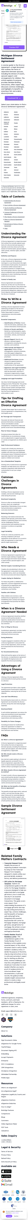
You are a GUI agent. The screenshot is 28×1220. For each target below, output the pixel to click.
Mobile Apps (5, 1078)
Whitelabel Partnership (9, 1074)
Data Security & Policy (8, 1162)
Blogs (3, 1117)
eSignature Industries (8, 1103)
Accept (9, 1216)
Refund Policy (5, 1158)
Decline (16, 1216)
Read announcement (16, 22)
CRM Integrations (7, 1067)
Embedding (5, 1054)
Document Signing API (9, 1050)
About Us (4, 1031)
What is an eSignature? (9, 1088)
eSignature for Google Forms (11, 1044)
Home (3, 11)
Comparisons (5, 1114)
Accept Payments (7, 1057)
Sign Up (19, 6)
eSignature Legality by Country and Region (13, 1096)
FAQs (5, 228)
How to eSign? (6, 1107)
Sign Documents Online (9, 1040)
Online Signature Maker (9, 1124)
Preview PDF (14, 47)
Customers (5, 1120)
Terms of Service (7, 1151)
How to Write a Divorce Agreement (15, 205)
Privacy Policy (6, 1155)
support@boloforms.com (14, 1011)
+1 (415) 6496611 (6, 1140)
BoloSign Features (7, 1110)
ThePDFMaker (6, 1047)
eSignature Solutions (8, 1100)
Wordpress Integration (9, 1071)
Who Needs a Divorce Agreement (14, 217)
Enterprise (4, 1061)
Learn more (15, 1213)
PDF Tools (4, 1127)
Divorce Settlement (8, 186)
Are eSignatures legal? (9, 1091)
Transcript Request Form (13, 863)
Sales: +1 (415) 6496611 (14, 1)
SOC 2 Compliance (7, 1064)
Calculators (5, 1131)
